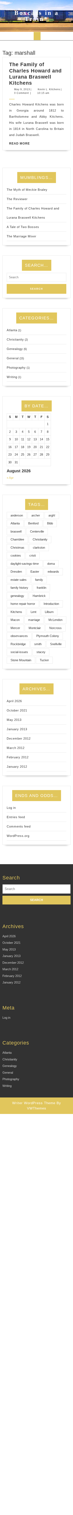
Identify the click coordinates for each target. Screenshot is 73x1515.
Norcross (55, 628)
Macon (15, 620)
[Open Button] (37, 36)
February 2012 (18, 757)
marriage (34, 620)
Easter (34, 571)
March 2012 (16, 748)
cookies (16, 555)
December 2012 (19, 738)
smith (38, 644)
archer (35, 515)
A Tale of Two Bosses (23, 227)
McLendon (55, 620)
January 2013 (17, 729)
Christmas (17, 547)
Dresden (16, 571)
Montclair (35, 628)
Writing (12, 377)
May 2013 (14, 719)
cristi (32, 555)
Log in (11, 807)
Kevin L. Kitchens (49, 89)
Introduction (51, 603)
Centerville (37, 531)
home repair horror (23, 603)
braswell (16, 531)
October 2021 (17, 710)
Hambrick (39, 595)
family (39, 579)
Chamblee (17, 539)
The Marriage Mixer (21, 236)
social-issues (19, 652)
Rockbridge (18, 644)
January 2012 (17, 766)
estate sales (19, 579)
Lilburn (49, 612)
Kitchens (16, 612)
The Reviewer (17, 199)
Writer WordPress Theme (33, 1103)
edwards (53, 571)
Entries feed (16, 817)
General (13, 358)
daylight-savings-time (25, 563)
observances (19, 636)
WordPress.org (18, 836)
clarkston (39, 547)
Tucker (44, 660)
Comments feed (19, 826)
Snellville (56, 644)
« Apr (10, 477)
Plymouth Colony (47, 636)
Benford (33, 523)
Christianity (15, 339)
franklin (41, 587)
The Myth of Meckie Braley (27, 189)
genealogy (17, 595)
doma (51, 563)
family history (19, 587)
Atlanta (12, 330)
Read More (19, 143)
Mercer (15, 628)
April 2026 (14, 701)
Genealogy (15, 349)
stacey (40, 652)
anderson (17, 515)
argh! (51, 515)
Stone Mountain (21, 660)
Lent (33, 612)
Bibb (50, 523)
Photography (16, 367)
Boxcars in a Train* (36, 15)
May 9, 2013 (22, 89)
